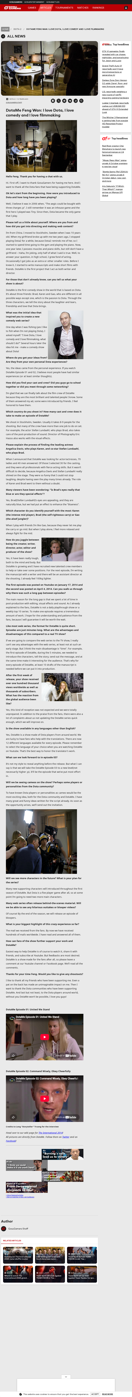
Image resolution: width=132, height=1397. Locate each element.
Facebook (11, 1140)
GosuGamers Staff (18, 1228)
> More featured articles (14, 1195)
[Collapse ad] (66, 1377)
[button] (53, 101)
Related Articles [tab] (12, 1241)
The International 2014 (51, 1132)
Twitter (65, 1136)
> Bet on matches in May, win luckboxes (20, 1197)
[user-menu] (126, 8)
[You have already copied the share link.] (81, 101)
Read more (107, 1394)
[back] (3, 36)
